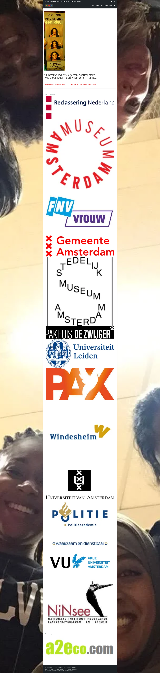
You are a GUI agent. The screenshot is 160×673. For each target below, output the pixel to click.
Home (93, 5)
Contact (110, 5)
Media (102, 5)
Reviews (106, 5)
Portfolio (97, 5)
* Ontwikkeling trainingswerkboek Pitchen (55, 84)
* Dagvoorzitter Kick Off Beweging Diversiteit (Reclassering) (82, 84)
